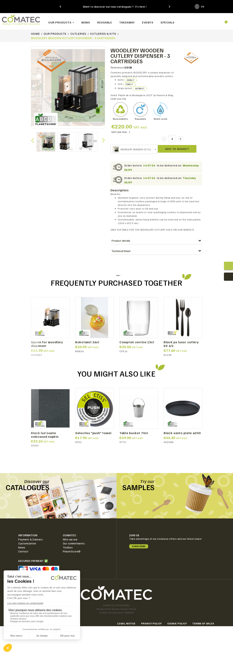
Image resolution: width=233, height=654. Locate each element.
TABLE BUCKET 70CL (133, 433)
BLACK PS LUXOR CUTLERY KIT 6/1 (181, 344)
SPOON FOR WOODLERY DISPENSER (47, 344)
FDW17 (129, 84)
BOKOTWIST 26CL (87, 342)
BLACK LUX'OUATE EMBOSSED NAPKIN (45, 434)
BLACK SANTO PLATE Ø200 (182, 433)
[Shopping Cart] (224, 20)
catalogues (27, 487)
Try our (147, 481)
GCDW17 (140, 88)
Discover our (36, 481)
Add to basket (177, 149)
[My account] (213, 20)
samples (138, 487)
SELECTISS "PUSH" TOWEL (93, 433)
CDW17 (131, 80)
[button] (201, 20)
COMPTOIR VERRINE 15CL (136, 342)
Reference (117, 67)
